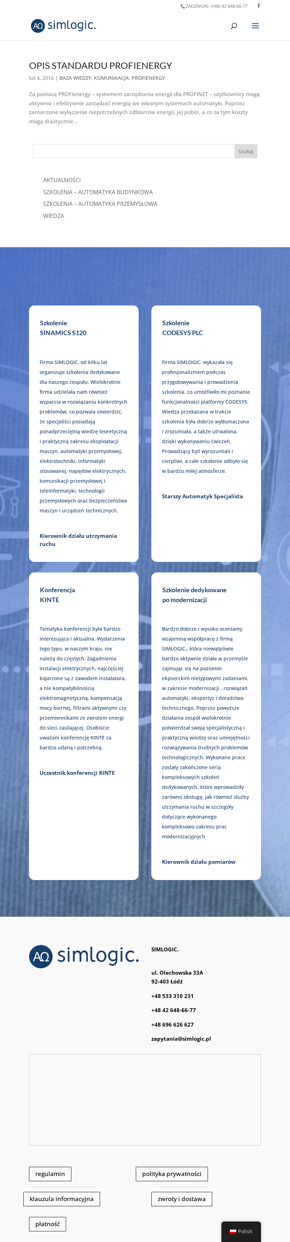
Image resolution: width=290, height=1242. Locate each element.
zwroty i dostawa (182, 1199)
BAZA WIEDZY (75, 78)
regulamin (50, 1174)
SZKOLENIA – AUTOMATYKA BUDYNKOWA (98, 192)
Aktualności (62, 180)
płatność (47, 1224)
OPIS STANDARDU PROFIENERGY (100, 65)
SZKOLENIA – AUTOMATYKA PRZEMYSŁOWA (100, 204)
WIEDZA (53, 216)
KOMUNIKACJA (111, 78)
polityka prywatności (172, 1174)
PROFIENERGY (148, 78)
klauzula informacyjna (62, 1199)
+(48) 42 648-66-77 (217, 6)
